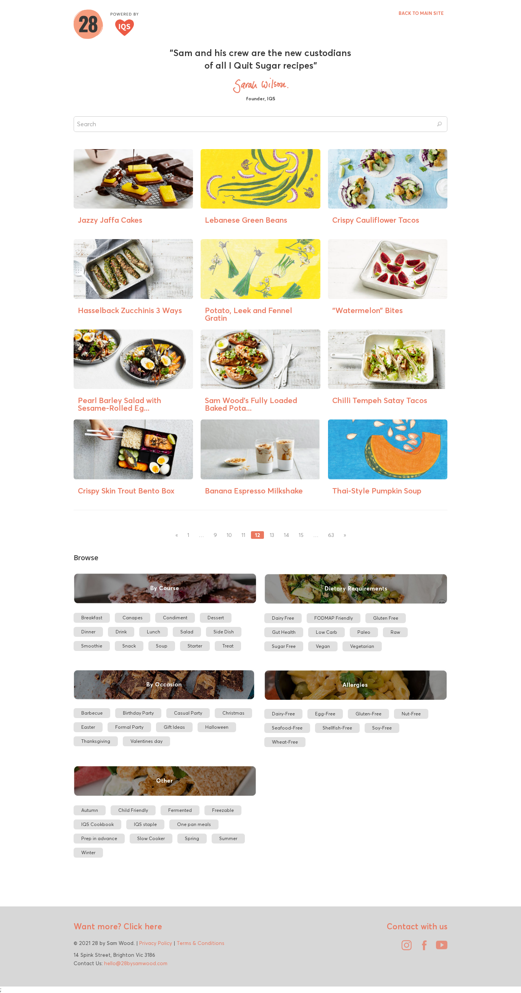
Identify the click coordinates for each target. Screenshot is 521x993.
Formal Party (129, 727)
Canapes (132, 617)
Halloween (216, 727)
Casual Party (188, 713)
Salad (186, 632)
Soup (161, 646)
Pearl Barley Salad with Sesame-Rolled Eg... (119, 404)
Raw (395, 632)
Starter (195, 646)
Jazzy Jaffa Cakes (110, 220)
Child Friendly (133, 810)
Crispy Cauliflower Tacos (375, 220)
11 (243, 535)
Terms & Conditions (200, 943)
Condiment (175, 617)
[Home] (106, 23)
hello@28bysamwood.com (135, 963)
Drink (121, 632)
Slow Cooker (151, 838)
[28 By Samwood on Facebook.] (422, 948)
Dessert (215, 617)
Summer (228, 838)
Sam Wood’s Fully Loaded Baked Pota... (251, 404)
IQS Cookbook (97, 824)
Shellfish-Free (337, 728)
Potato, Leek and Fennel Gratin (248, 314)
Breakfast (91, 617)
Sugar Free (284, 646)
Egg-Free (325, 714)
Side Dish (224, 632)
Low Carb (326, 632)
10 (229, 535)
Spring (192, 838)
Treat (227, 646)
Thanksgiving (95, 741)
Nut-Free (411, 714)
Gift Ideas (174, 727)
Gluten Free (385, 618)
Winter (88, 852)
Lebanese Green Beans (246, 220)
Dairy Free (283, 618)
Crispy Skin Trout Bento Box (126, 490)
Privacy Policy (155, 943)
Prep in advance (99, 838)
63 (331, 535)
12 (257, 535)
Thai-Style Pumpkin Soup (376, 490)
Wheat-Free (285, 742)
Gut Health (284, 632)
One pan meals (194, 824)
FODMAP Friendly (333, 618)
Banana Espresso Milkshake (254, 490)
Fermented (180, 810)
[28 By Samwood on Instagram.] (404, 948)
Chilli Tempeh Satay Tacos (379, 400)
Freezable (223, 810)
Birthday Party (138, 713)
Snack (129, 646)
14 (286, 535)
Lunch (153, 632)
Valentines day (146, 741)
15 (301, 535)
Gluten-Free (368, 714)
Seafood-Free (287, 728)
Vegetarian (362, 646)
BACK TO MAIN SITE (421, 13)
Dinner (88, 632)
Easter (88, 727)
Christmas (233, 713)
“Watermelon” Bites (367, 310)
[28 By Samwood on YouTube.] (439, 948)
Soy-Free (382, 728)
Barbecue (92, 713)
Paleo (363, 632)
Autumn (89, 810)
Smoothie (91, 646)
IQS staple (145, 824)
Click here (141, 926)
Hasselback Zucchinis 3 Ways (130, 310)
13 (272, 535)
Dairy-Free (283, 714)
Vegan (323, 646)
